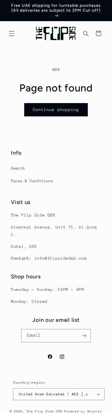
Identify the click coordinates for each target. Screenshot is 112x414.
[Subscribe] (84, 335)
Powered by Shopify (83, 411)
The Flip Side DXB (45, 411)
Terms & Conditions (32, 181)
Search (18, 168)
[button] (11, 33)
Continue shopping (56, 109)
